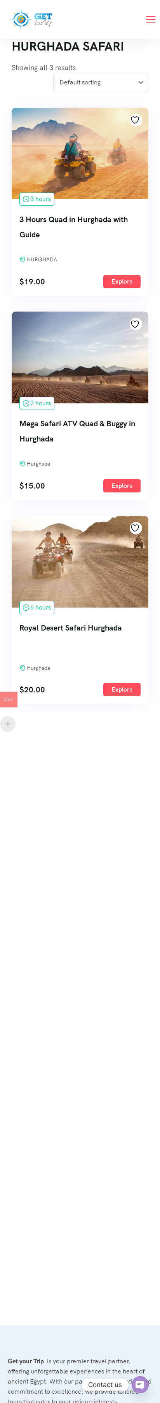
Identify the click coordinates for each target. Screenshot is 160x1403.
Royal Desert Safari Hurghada (70, 628)
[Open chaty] (140, 1384)
